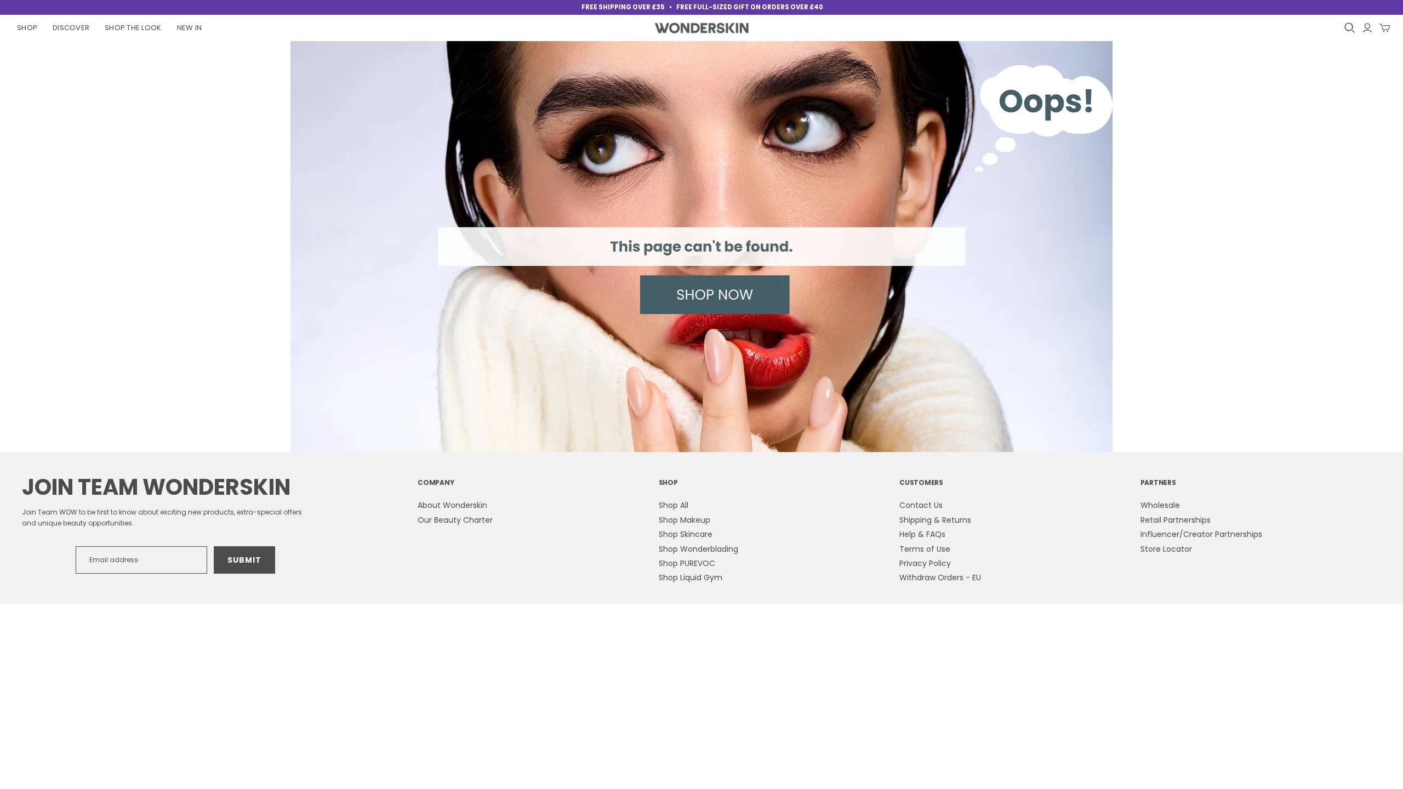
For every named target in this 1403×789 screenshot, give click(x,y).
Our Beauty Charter (455, 519)
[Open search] (1349, 27)
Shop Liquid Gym (690, 577)
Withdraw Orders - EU (940, 577)
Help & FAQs (922, 534)
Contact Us (921, 505)
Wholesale (1160, 505)
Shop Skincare (685, 534)
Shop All (673, 505)
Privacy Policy (925, 563)
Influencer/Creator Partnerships (1201, 534)
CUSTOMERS (921, 482)
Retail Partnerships (1175, 519)
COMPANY (436, 482)
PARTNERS (1158, 482)
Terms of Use (924, 549)
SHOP (668, 482)
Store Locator (1166, 549)
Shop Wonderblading (698, 549)
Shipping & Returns (935, 519)
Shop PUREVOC (687, 563)
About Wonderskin (452, 505)
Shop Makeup (684, 519)
